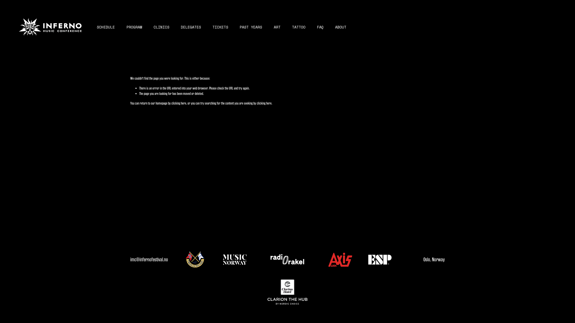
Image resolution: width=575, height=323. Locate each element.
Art (277, 27)
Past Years (251, 27)
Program (134, 27)
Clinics (161, 27)
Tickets (220, 27)
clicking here (178, 103)
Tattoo (298, 27)
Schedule (106, 27)
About (340, 27)
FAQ (320, 27)
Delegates (191, 27)
